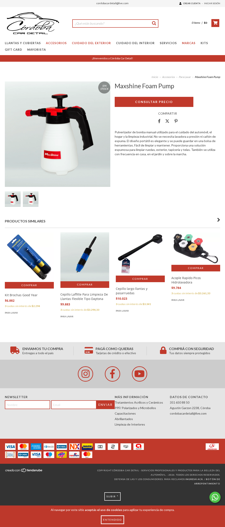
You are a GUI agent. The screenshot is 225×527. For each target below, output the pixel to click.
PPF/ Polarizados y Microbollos (135, 408)
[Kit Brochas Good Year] (29, 257)
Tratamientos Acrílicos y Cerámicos (139, 402)
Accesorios (56, 43)
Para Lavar (185, 77)
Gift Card (13, 49)
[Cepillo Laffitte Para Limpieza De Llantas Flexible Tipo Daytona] (84, 256)
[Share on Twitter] (167, 121)
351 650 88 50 (179, 402)
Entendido (112, 519)
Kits (204, 43)
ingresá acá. (194, 479)
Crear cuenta (191, 3)
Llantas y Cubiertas (23, 43)
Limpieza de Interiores (130, 424)
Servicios (168, 43)
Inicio (154, 77)
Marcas (189, 43)
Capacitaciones (125, 413)
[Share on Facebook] (159, 121)
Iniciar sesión (212, 3)
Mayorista (36, 49)
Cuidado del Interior (135, 43)
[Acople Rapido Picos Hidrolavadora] (195, 248)
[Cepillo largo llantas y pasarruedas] (140, 254)
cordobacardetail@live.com (112, 3)
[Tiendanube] (24, 471)
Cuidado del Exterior (91, 43)
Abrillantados (124, 419)
